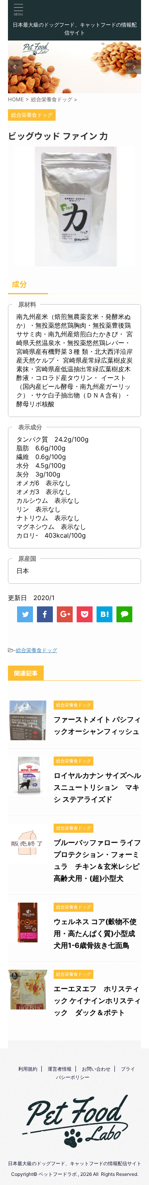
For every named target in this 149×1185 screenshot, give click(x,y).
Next (133, 67)
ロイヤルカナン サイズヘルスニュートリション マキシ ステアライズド (97, 787)
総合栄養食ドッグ (36, 650)
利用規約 (27, 1069)
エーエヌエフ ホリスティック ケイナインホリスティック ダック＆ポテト (97, 1000)
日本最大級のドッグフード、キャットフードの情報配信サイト (74, 1163)
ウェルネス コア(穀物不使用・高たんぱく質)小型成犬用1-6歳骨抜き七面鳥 (95, 933)
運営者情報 (60, 1069)
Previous (15, 67)
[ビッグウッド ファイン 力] (104, 614)
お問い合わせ (96, 1069)
